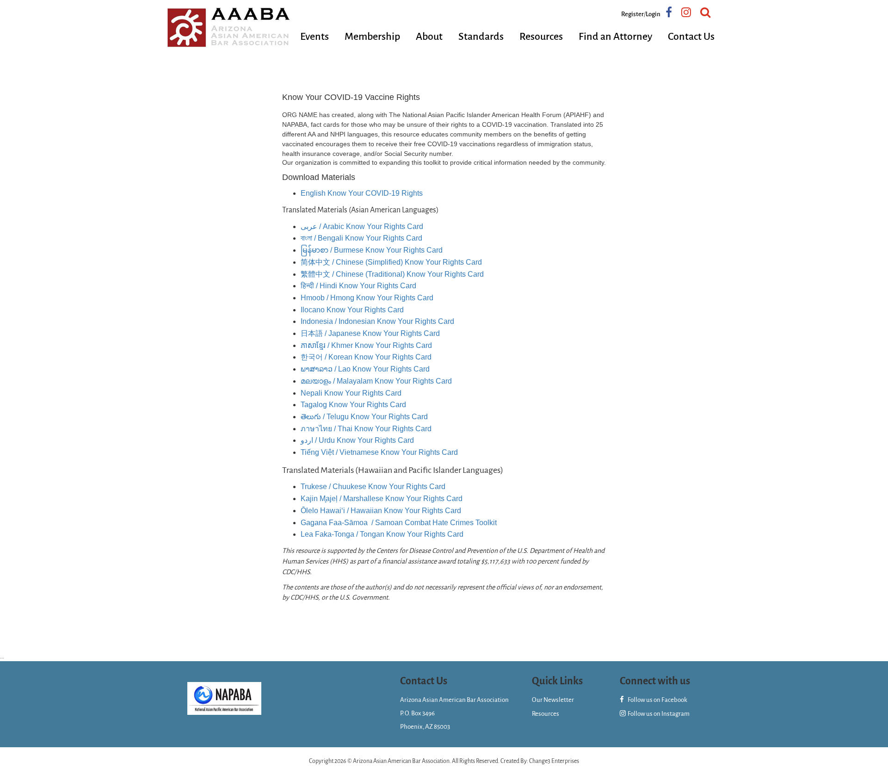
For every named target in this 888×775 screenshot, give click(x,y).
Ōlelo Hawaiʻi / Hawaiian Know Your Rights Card (381, 511)
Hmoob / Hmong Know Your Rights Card (367, 298)
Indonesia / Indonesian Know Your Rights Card (377, 321)
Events (314, 36)
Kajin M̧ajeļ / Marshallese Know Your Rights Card (381, 498)
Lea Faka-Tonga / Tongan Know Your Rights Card (382, 534)
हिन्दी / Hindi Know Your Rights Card (358, 286)
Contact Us (691, 36)
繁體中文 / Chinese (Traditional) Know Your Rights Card (392, 274)
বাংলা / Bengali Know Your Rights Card (361, 238)
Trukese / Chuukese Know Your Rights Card (373, 486)
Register (632, 14)
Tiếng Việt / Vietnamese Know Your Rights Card (379, 452)
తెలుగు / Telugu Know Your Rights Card (364, 417)
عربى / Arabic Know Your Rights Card (362, 226)
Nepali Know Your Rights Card (351, 393)
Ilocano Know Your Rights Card (352, 310)
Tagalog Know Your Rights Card (353, 405)
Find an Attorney (615, 36)
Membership (372, 36)
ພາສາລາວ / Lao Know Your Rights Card (365, 369)
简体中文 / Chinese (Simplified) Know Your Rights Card (391, 262)
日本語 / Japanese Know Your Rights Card (370, 333)
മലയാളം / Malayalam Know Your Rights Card (376, 381)
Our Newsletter (553, 699)
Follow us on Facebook (657, 699)
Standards (481, 36)
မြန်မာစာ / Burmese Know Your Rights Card (372, 250)
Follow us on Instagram (658, 713)
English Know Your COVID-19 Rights (362, 193)
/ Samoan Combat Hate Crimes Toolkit (399, 523)
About (429, 36)
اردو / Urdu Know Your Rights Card (357, 440)
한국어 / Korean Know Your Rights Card (366, 357)
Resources (541, 36)
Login (653, 14)
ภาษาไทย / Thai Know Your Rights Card (366, 429)
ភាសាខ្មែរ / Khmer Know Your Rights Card (366, 345)
